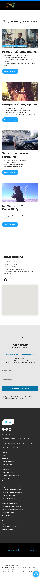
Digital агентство (7, 524)
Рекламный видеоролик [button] (19, 51)
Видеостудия (6, 478)
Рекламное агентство (9, 481)
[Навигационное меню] (36, 5)
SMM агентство (7, 518)
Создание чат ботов (8, 498)
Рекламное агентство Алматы (11, 489)
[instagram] (5, 279)
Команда (5, 458)
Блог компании (7, 464)
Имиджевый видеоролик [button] (19, 104)
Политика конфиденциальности (14, 447)
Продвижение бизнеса (9, 527)
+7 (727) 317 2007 (11, 262)
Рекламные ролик (8, 512)
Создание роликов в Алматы (11, 506)
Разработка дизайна (8, 495)
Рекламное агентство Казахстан (12, 492)
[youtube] (10, 429)
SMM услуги (6, 515)
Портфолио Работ (8, 461)
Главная (4, 452)
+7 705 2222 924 (10, 264)
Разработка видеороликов (10, 475)
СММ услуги (6, 521)
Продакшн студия (8, 469)
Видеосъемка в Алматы (9, 503)
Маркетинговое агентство (10, 484)
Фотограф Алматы (8, 529)
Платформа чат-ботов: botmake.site (20, 354)
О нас (4, 455)
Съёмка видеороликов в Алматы (12, 509)
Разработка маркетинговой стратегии (14, 487)
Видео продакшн (7, 472)
